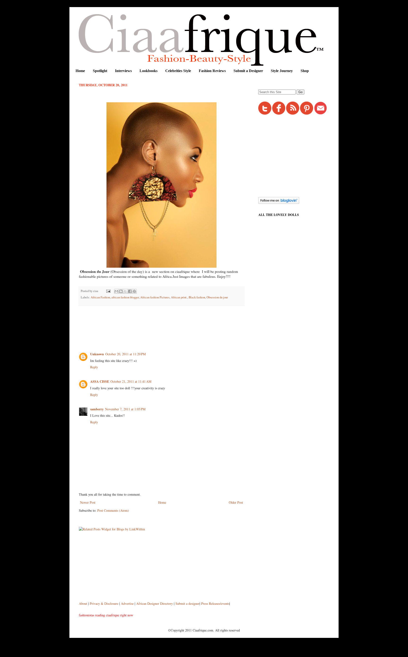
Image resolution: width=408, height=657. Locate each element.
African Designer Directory (154, 603)
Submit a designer (187, 603)
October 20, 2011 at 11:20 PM (125, 354)
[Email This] (116, 291)
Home (80, 71)
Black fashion (197, 297)
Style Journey (282, 71)
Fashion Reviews (212, 71)
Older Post (236, 502)
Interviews (123, 71)
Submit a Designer (248, 71)
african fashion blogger (125, 297)
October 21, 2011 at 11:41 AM (130, 381)
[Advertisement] (165, 322)
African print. (179, 297)
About (83, 603)
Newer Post (87, 502)
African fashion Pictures (155, 297)
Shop (305, 71)
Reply (94, 367)
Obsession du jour (217, 297)
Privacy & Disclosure (104, 603)
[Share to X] (125, 291)
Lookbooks (148, 71)
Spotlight (100, 71)
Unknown (97, 354)
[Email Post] (108, 291)
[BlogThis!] (121, 291)
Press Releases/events (215, 603)
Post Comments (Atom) (113, 510)
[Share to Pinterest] (134, 291)
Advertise (128, 603)
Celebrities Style (178, 71)
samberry (97, 409)
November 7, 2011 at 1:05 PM (125, 409)
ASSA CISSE (99, 381)
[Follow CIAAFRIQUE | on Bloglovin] (278, 202)
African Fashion (100, 297)
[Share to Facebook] (130, 291)
